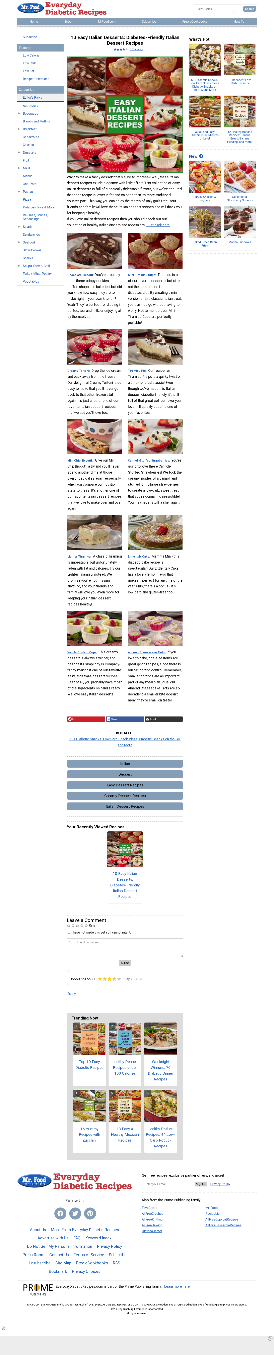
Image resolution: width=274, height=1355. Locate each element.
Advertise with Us (53, 1238)
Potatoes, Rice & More (39, 207)
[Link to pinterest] (90, 1213)
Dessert (125, 774)
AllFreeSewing (152, 1225)
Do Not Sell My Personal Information (59, 1246)
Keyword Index (98, 1238)
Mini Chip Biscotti (79, 460)
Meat (26, 168)
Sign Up (200, 1184)
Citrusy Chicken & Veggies (205, 198)
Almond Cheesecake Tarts (146, 652)
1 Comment (136, 49)
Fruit (26, 160)
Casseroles (31, 137)
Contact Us (59, 1254)
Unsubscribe (40, 1263)
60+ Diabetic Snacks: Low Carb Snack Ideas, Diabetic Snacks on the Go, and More (125, 742)
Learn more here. (177, 1286)
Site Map (63, 1263)
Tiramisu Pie (137, 371)
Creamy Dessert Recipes (125, 795)
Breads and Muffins (36, 121)
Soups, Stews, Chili (36, 266)
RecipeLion (213, 1214)
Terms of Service (89, 1254)
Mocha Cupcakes (240, 242)
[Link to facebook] (60, 1213)
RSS (116, 1263)
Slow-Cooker (32, 250)
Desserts (29, 153)
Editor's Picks (32, 97)
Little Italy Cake (138, 556)
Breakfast (30, 129)
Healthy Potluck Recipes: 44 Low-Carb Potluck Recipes (160, 1137)
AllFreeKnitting (152, 1219)
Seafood (29, 242)
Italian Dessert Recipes (125, 806)
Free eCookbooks (92, 1263)
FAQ (76, 1238)
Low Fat (28, 71)
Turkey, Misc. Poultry (37, 274)
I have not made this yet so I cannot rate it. (101, 932)
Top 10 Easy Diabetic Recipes (89, 1064)
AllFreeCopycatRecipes (221, 1219)
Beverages (30, 113)
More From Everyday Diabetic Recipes (85, 1229)
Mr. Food (211, 1208)
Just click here (158, 225)
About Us (38, 1229)
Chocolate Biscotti (80, 275)
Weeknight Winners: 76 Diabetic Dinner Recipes (160, 1070)
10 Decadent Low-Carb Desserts (240, 82)
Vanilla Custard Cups (81, 652)
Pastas (28, 192)
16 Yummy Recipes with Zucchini (89, 1135)
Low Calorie (31, 55)
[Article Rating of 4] (121, 49)
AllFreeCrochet (152, 1214)
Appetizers (31, 106)
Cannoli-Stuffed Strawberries (148, 460)
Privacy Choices (86, 1271)
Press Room (33, 1254)
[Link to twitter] (75, 1213)
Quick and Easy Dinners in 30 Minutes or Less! (205, 135)
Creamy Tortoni (78, 371)
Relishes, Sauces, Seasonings (35, 217)
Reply (72, 994)
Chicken (28, 145)
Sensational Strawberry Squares (240, 198)
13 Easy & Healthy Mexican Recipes (125, 1135)
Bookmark (58, 1271)
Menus (27, 176)
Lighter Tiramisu (79, 556)
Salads (27, 227)
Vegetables (31, 281)
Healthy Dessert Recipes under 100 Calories (125, 1067)
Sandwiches (31, 234)
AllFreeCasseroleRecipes (223, 1225)
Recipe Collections (36, 79)
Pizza (27, 199)
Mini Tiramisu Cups (141, 275)
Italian (125, 763)
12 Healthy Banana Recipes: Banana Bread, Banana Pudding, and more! (239, 137)
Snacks (28, 258)
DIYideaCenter (152, 1231)
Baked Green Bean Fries (205, 244)
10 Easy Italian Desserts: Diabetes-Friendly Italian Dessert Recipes (125, 885)
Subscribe (30, 37)
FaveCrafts (149, 1208)
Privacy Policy (109, 1246)
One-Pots (30, 184)
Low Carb (29, 63)
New (193, 156)
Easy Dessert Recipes (125, 785)
